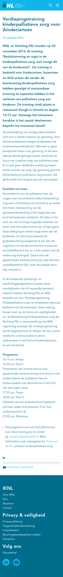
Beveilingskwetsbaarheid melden (22, 535)
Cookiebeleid (10, 530)
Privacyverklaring (12, 521)
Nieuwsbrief (9, 553)
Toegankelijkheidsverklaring (19, 526)
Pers (5, 499)
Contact (7, 508)
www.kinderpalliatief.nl (24, 436)
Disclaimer (9, 539)
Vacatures (8, 503)
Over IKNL (9, 495)
